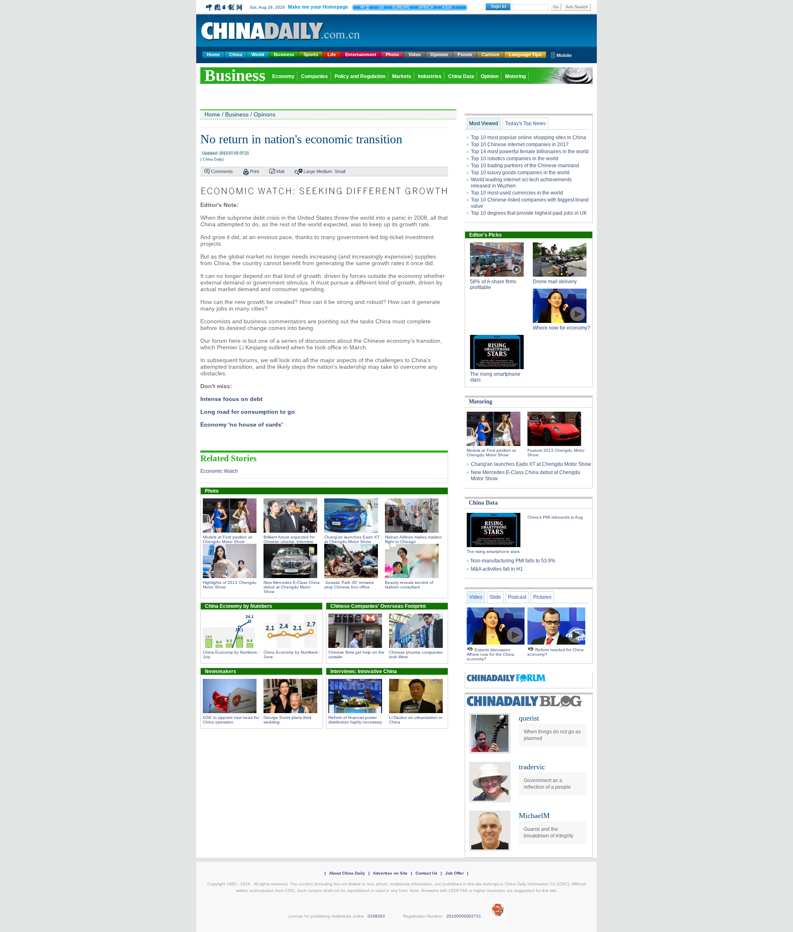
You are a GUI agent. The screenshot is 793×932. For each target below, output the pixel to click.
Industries (430, 76)
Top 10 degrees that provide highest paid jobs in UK (529, 213)
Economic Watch (219, 471)
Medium (324, 171)
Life (332, 54)
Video (414, 54)
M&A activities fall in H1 (497, 569)
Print (254, 171)
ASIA (447, 7)
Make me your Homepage (318, 7)
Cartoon (490, 54)
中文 (365, 7)
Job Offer (454, 873)
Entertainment (360, 54)
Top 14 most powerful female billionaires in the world (530, 151)
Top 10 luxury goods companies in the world (520, 172)
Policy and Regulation (360, 76)
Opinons (264, 114)
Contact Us (426, 873)
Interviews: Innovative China (363, 671)
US (381, 7)
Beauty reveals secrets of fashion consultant (409, 584)
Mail (280, 171)
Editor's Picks (485, 235)
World (258, 54)
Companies (314, 76)
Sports (311, 54)
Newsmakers (220, 671)
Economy (283, 76)
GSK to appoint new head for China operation (231, 719)
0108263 (376, 916)
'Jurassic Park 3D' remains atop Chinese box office (349, 584)
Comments (222, 171)
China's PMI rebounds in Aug (555, 517)
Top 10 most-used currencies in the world (517, 193)
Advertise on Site (390, 873)
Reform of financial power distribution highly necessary (355, 719)
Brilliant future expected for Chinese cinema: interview (289, 539)
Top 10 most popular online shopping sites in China (528, 137)
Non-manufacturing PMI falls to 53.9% (513, 561)
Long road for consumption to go (247, 411)
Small (340, 171)
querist (529, 718)
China (235, 54)
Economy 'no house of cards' (241, 424)
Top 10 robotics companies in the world (514, 158)
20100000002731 (463, 916)
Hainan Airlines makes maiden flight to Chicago (413, 539)
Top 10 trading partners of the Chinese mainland (525, 165)
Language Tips (525, 54)
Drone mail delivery (555, 282)
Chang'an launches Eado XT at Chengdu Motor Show (352, 539)
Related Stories (228, 458)
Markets (401, 76)
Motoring (515, 76)
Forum (465, 54)
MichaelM (534, 815)
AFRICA (426, 7)
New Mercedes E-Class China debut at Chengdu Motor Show (292, 587)
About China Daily (347, 873)
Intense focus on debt (231, 399)
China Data (461, 76)
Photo (392, 54)
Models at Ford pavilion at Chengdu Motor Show (227, 539)
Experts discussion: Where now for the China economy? (490, 654)
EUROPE (401, 7)
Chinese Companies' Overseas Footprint (378, 606)
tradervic (532, 767)
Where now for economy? (561, 328)
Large (309, 171)
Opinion (439, 54)
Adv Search (577, 7)
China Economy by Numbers (238, 606)
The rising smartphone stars (493, 551)
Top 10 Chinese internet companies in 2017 (520, 144)
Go (556, 7)
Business (284, 54)
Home (213, 54)
